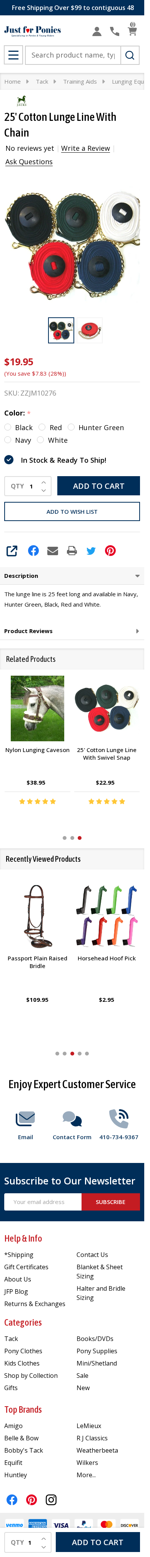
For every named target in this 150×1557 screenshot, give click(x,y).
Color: (17, 413)
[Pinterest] (110, 550)
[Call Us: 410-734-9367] (114, 31)
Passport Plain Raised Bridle (37, 962)
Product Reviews (28, 631)
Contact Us (92, 1254)
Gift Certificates (26, 1267)
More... (86, 1475)
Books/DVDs (95, 1338)
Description (21, 575)
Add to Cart (99, 486)
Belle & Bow (21, 1438)
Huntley (15, 1475)
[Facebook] (33, 550)
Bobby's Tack (23, 1450)
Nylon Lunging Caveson (37, 750)
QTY (17, 486)
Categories (23, 1322)
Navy (23, 440)
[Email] (52, 550)
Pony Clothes (23, 1351)
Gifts (11, 1388)
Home (12, 81)
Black (24, 427)
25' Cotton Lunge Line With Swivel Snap (107, 754)
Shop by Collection (31, 1375)
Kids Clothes (22, 1363)
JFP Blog (16, 1291)
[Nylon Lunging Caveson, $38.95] (37, 708)
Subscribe (110, 1202)
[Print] (72, 550)
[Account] (97, 31)
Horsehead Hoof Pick (107, 958)
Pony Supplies (97, 1351)
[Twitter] (91, 550)
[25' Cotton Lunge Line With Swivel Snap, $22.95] (107, 708)
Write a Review (85, 148)
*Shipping (18, 1254)
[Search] (130, 55)
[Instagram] (51, 1500)
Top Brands (23, 1409)
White (58, 440)
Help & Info (23, 1238)
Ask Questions (29, 161)
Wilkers (87, 1462)
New (83, 1388)
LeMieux (89, 1426)
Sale (82, 1375)
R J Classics (92, 1438)
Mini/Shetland (97, 1363)
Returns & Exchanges (34, 1304)
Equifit (13, 1462)
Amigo (13, 1426)
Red (56, 427)
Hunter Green (101, 427)
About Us (17, 1279)
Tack (11, 1338)
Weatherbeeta (97, 1450)
